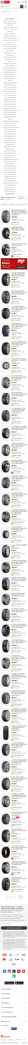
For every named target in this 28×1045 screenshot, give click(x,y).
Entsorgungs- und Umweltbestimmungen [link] (9, 1042)
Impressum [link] (3, 1039)
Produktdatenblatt (17, 224)
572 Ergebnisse (7, 199)
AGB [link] (24, 1039)
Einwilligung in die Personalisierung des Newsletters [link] (14, 942)
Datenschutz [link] (18, 1039)
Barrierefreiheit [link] (24, 1042)
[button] (4, 204)
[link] (19, 2)
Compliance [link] (10, 1039)
